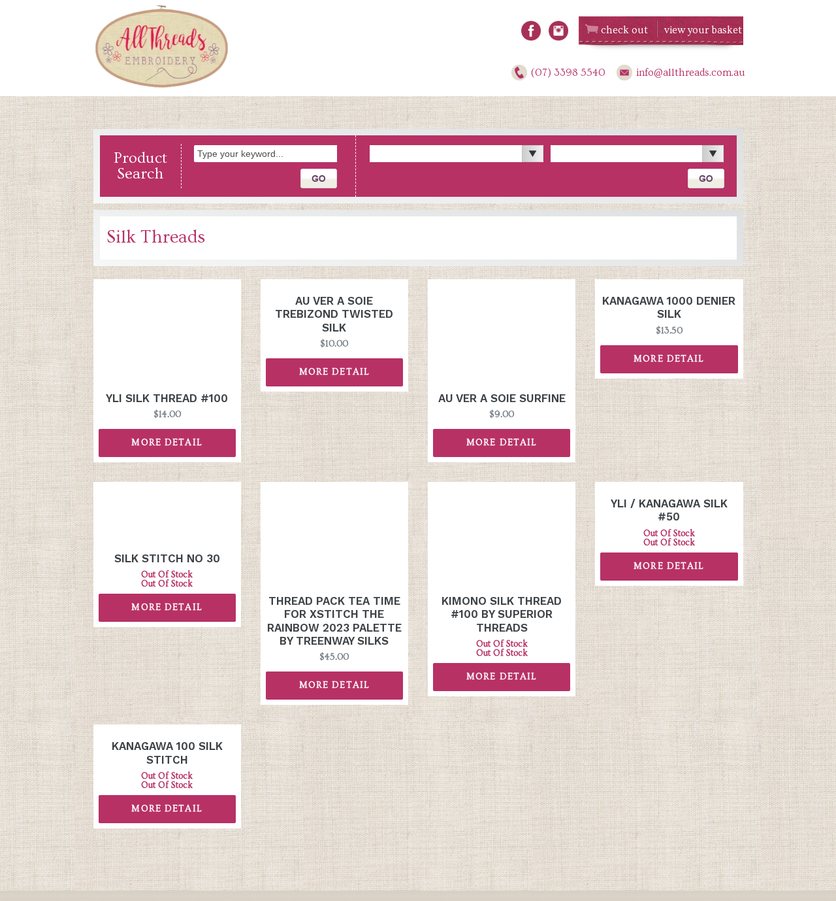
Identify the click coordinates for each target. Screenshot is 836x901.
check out (624, 30)
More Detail (166, 442)
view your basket (703, 30)
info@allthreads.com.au (690, 72)
